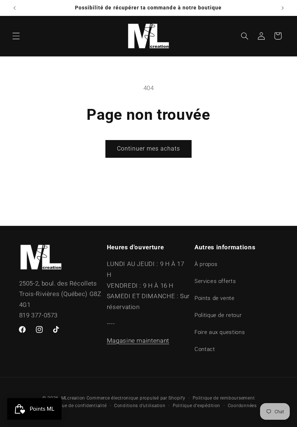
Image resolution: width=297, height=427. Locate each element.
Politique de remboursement (224, 398)
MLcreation (73, 398)
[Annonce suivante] (282, 8)
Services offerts (215, 281)
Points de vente (214, 298)
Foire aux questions (219, 332)
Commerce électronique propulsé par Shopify (136, 398)
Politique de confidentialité (77, 405)
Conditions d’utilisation (140, 405)
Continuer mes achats (148, 148)
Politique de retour (218, 315)
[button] (16, 36)
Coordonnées (242, 405)
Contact (204, 349)
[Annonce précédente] (14, 8)
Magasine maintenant (138, 340)
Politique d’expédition (196, 405)
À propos (205, 264)
